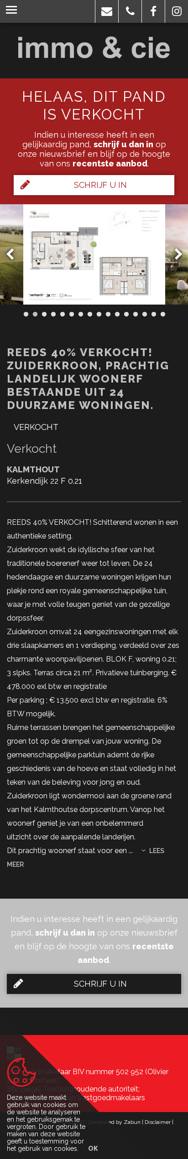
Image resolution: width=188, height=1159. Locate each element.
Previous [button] (14, 254)
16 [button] (162, 314)
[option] (94, 254)
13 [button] (135, 314)
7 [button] (80, 314)
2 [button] (35, 314)
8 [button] (89, 314)
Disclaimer (158, 1122)
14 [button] (144, 314)
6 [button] (71, 314)
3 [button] (44, 314)
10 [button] (108, 314)
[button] (106, 11)
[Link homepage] (94, 47)
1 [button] (25, 314)
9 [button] (98, 314)
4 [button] (53, 314)
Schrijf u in (100, 185)
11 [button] (117, 314)
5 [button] (62, 314)
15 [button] (153, 314)
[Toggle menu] (11, 11)
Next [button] (174, 254)
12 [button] (126, 314)
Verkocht (36, 427)
